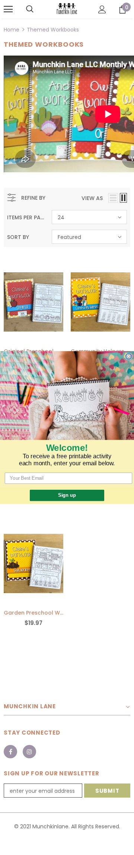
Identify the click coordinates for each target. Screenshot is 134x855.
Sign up (67, 495)
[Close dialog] (129, 356)
